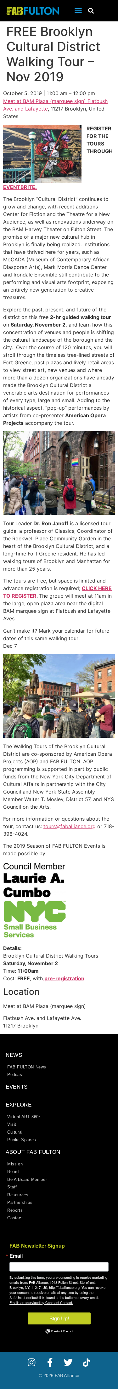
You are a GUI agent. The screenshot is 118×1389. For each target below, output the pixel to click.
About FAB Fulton (33, 1152)
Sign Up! (59, 1318)
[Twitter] (68, 1362)
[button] (78, 11)
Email (16, 1255)
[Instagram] (31, 1362)
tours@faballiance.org (69, 826)
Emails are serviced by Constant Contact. (41, 1302)
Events (17, 1087)
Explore (19, 1105)
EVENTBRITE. (20, 187)
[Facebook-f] (50, 1362)
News (14, 1055)
